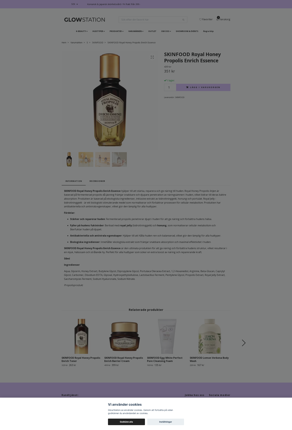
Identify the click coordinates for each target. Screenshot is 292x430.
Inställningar (165, 422)
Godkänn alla (126, 422)
